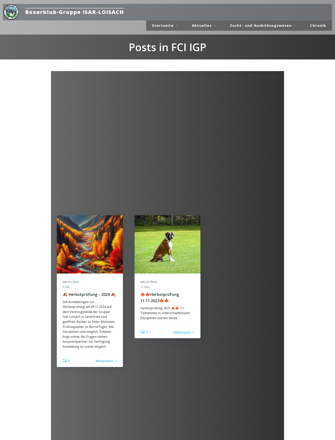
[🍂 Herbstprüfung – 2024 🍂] (90, 244)
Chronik (318, 25)
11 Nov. (145, 287)
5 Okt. (66, 287)
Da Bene (73, 282)
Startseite (163, 25)
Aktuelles (202, 25)
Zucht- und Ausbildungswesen (261, 25)
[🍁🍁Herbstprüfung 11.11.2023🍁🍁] (168, 244)
